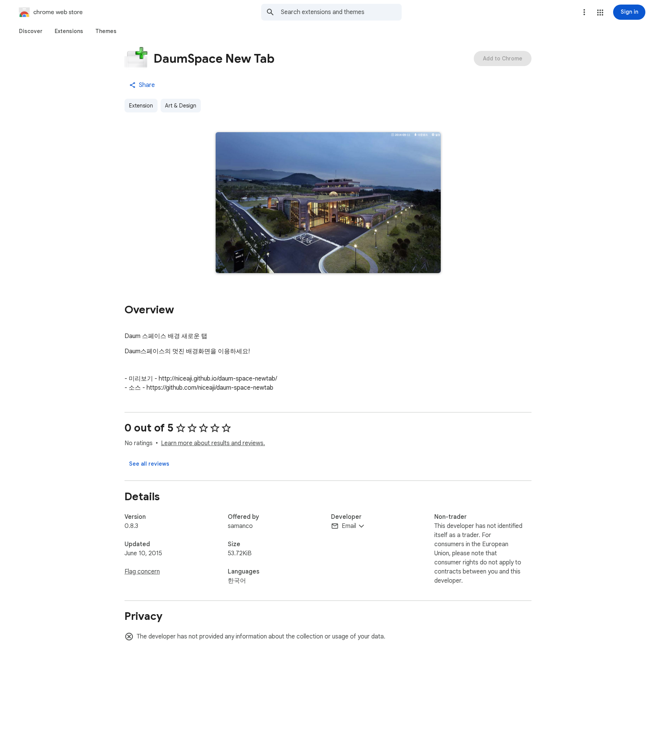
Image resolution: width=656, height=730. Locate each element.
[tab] (31, 31)
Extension (141, 105)
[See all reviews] (149, 464)
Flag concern (142, 571)
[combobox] (341, 12)
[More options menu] (584, 12)
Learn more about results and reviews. (213, 443)
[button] (600, 12)
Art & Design (180, 105)
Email (349, 526)
